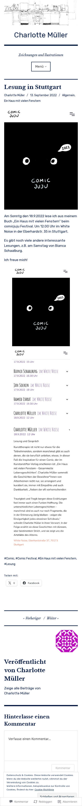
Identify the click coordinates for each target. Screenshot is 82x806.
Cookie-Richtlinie (44, 789)
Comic (10, 558)
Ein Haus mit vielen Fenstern (22, 101)
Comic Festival (27, 558)
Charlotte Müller (41, 35)
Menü (39, 66)
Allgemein (68, 95)
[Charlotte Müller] (41, 12)
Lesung (10, 564)
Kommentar (63, 768)
